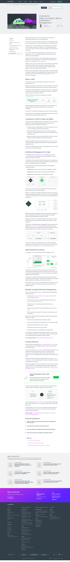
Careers (8, 516)
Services (23, 536)
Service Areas (38, 526)
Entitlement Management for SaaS (15, 45)
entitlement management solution (38, 154)
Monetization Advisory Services (26, 537)
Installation (52, 507)
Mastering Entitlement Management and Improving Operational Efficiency (40, 245)
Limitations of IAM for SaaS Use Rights (14, 43)
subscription (53, 52)
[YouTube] (59, 554)
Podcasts (8, 532)
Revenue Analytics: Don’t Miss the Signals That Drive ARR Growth (51, 473)
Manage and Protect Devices (26, 519)
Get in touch (39, 498)
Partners (8, 513)
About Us (9, 507)
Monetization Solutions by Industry (27, 523)
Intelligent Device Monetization (26, 513)
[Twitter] (56, 554)
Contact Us (60, 1)
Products (23, 526)
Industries (23, 544)
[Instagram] (62, 554)
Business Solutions (24, 509)
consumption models (33, 54)
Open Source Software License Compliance (40, 515)
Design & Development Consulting (55, 518)
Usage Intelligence (24, 531)
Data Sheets (9, 528)
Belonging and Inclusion (11, 517)
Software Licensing (24, 528)
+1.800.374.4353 (10, 554)
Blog (8, 525)
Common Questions (12, 53)
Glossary (8, 531)
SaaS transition (40, 349)
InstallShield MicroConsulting (54, 517)
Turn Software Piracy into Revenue (27, 522)
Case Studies (9, 527)
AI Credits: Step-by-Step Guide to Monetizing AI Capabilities (22, 473)
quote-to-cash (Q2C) (36, 225)
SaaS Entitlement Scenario (13, 47)
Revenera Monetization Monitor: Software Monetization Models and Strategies (23, 465)
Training (23, 540)
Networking (23, 548)
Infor (35, 407)
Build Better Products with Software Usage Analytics (27, 521)
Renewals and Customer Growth (26, 534)
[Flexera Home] (7, 4)
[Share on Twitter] (60, 26)
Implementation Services (25, 539)
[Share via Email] (62, 26)
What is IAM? (11, 40)
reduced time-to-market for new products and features (43, 295)
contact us (39, 403)
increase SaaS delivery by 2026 (47, 344)
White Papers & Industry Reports (12, 536)
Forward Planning (12, 51)
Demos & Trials (9, 529)
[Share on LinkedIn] (58, 26)
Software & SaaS (24, 545)
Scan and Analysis (38, 521)
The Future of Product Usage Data (34, 440)
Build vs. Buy (23, 517)
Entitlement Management (25, 527)
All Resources (9, 524)
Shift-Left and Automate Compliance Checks (41, 513)
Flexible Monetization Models (26, 516)
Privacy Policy (50, 558)
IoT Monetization (24, 515)
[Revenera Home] (10, 504)
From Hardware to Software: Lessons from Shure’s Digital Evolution (52, 464)
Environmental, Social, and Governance (13, 515)
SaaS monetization (39, 402)
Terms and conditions (56, 558)
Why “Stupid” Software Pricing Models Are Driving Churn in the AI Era (52, 481)
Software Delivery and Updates (26, 530)
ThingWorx (40, 407)
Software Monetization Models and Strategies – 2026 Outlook (39, 445)
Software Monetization (44, 16)
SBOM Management (39, 520)
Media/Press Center (10, 512)
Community (54, 499)
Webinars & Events (10, 535)
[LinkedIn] (54, 554)
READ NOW (56, 377)
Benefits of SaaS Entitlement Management (14, 49)
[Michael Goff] (40, 26)
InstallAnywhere (52, 512)
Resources (9, 522)
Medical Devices (24, 549)
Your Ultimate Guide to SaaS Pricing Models (36, 442)
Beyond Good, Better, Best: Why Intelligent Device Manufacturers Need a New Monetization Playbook (24, 482)
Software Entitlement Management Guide (44, 337)
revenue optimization (41, 61)
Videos (8, 533)
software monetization (52, 141)
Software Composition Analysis (42, 507)
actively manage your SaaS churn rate (35, 301)
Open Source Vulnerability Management (42, 516)
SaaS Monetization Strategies (26, 512)
